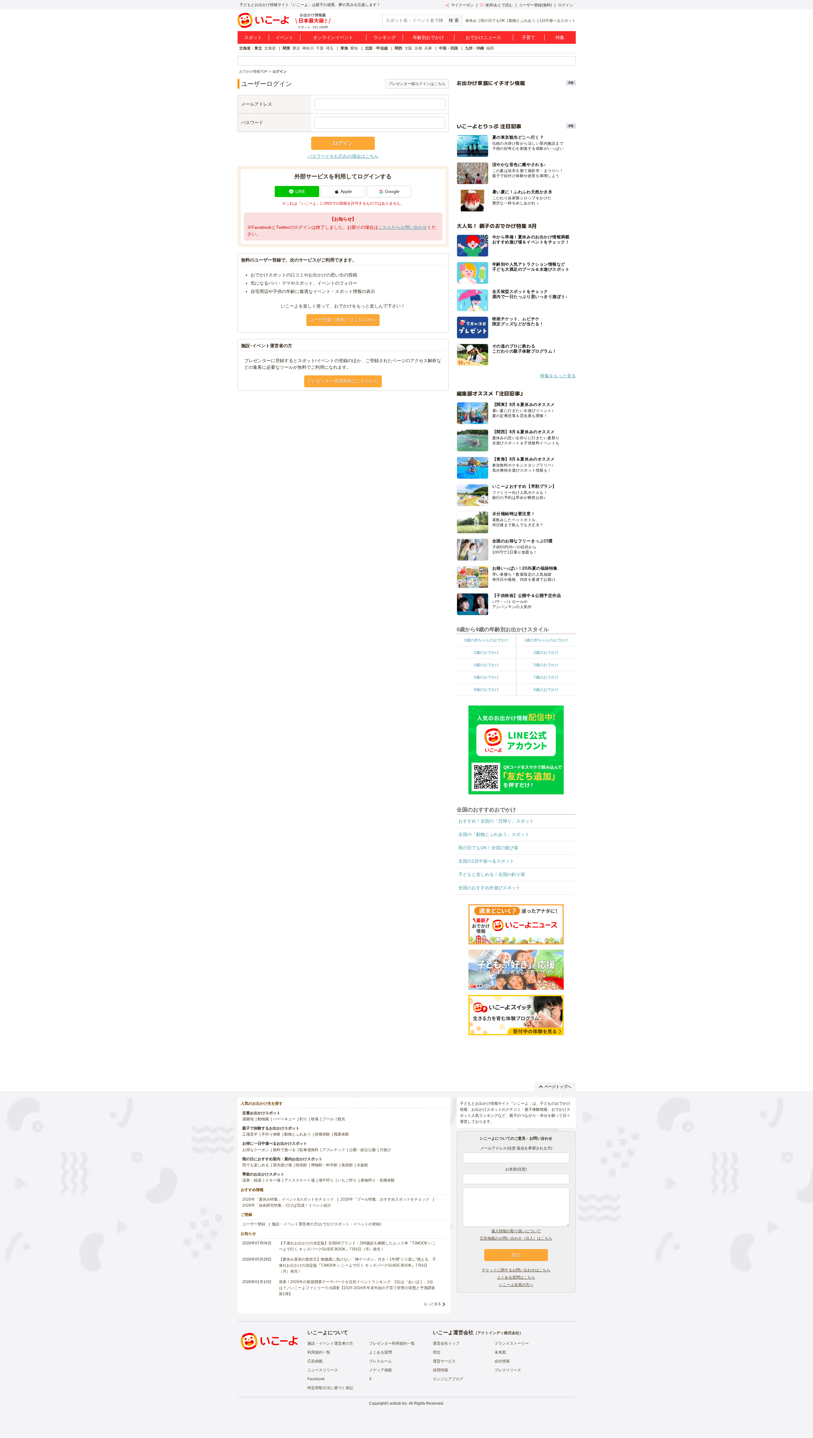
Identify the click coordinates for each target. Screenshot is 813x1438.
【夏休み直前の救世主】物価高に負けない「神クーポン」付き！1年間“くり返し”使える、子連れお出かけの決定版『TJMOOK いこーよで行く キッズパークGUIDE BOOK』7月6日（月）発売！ (357, 1265)
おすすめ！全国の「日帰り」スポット (496, 821)
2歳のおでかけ (486, 652)
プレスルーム (380, 1361)
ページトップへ (557, 1086)
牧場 (315, 1119)
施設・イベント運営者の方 (330, 1343)
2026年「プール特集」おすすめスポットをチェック (384, 1199)
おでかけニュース (483, 37)
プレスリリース (507, 1370)
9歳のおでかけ (546, 689)
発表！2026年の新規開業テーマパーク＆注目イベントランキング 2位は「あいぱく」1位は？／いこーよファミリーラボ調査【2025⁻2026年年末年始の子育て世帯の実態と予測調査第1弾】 (357, 1288)
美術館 (347, 1165)
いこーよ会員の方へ (516, 1284)
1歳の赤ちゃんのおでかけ (546, 640)
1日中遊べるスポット (557, 20)
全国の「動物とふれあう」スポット (493, 834)
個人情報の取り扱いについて (516, 1231)
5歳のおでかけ (546, 665)
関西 (398, 48)
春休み (471, 20)
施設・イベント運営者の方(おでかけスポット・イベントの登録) (326, 1224)
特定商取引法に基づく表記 (330, 1388)
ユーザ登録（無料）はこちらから (343, 319)
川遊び (385, 1150)
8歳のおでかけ (486, 689)
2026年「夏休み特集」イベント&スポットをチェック (288, 1199)
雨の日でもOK (492, 20)
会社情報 (502, 1361)
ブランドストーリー (511, 1343)
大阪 (408, 48)
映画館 (301, 1165)
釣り (303, 1119)
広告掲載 (315, 1361)
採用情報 (440, 1370)
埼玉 (329, 48)
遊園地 (248, 1119)
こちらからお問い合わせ (402, 227)
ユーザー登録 (253, 1224)
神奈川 (308, 48)
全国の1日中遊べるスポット (486, 861)
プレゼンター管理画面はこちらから (343, 381)
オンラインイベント (333, 37)
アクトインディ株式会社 (498, 1333)
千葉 (320, 48)
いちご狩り (347, 1180)
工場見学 (250, 1134)
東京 (296, 48)
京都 (418, 48)
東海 (344, 48)
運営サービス (444, 1361)
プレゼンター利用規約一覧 (392, 1343)
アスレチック (333, 1150)
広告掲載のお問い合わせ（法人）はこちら (516, 1238)
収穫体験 (322, 1134)
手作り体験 (270, 1134)
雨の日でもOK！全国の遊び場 (488, 847)
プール (328, 1119)
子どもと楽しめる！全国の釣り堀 (491, 874)
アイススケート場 (299, 1180)
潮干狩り (326, 1180)
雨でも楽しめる (255, 1165)
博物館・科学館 (324, 1165)
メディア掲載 (380, 1370)
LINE (300, 191)
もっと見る (432, 1304)
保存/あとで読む (499, 5)
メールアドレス (256, 104)
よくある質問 (380, 1352)
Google (392, 191)
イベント (284, 37)
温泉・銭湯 (251, 1180)
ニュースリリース (322, 1370)
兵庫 (428, 48)
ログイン (565, 5)
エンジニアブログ (448, 1379)
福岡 (490, 48)
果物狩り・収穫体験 (377, 1180)
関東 (286, 48)
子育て (528, 37)
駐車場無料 (309, 1150)
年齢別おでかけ (428, 37)
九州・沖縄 (474, 48)
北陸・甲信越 (376, 48)
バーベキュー (284, 1119)
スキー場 (272, 1180)
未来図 (500, 1352)
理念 (436, 1352)
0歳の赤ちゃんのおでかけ (486, 640)
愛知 (354, 48)
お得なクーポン (255, 1150)
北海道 (270, 48)
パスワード (252, 122)
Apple (346, 191)
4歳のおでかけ (486, 665)
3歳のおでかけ (546, 652)
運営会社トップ (446, 1343)
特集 (559, 37)
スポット (253, 37)
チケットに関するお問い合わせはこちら (516, 1270)
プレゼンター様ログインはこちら (417, 84)
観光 (341, 1119)
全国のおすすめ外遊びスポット (489, 887)
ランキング (384, 37)
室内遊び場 (282, 1165)
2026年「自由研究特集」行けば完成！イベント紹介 (286, 1205)
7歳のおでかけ (546, 677)
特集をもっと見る (558, 375)
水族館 (362, 1165)
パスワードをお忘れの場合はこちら (343, 156)
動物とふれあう (522, 20)
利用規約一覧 (318, 1352)
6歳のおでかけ (486, 677)
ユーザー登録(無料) (535, 5)
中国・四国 (448, 48)
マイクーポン (462, 5)
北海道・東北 (250, 48)
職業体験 (341, 1134)
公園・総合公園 (362, 1150)
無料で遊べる (284, 1150)
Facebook (316, 1379)
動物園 (263, 1119)
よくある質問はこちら (516, 1277)
